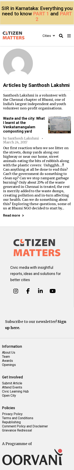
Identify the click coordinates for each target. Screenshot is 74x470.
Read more (11, 215)
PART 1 (41, 14)
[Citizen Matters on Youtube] (52, 291)
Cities (47, 36)
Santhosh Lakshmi (23, 138)
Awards (7, 361)
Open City (9, 395)
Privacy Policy (12, 414)
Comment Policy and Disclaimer (25, 426)
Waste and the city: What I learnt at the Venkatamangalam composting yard (24, 124)
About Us (8, 352)
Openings (9, 365)
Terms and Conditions (17, 418)
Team (6, 357)
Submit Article (12, 383)
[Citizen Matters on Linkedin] (40, 291)
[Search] (61, 36)
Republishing (11, 422)
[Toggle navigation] (69, 36)
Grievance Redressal (17, 430)
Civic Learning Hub (15, 391)
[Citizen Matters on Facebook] (28, 291)
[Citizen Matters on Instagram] (15, 291)
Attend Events (12, 387)
